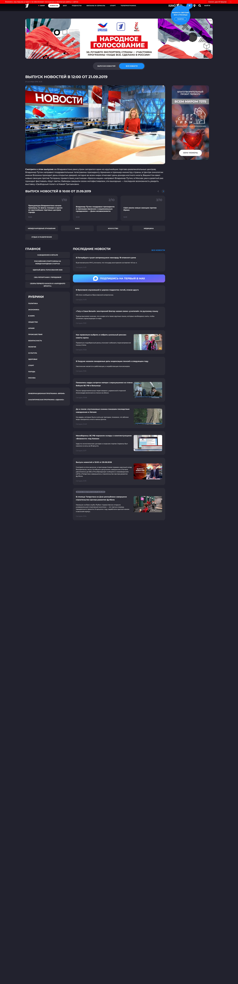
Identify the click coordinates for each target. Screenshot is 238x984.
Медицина (149, 228)
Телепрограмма (128, 5)
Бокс (77, 228)
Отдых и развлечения (41, 237)
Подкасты (77, 5)
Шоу (65, 5)
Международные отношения (41, 228)
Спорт (113, 5)
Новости (54, 5)
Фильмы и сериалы (96, 5)
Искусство (113, 228)
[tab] (106, 66)
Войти (207, 5)
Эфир (42, 5)
